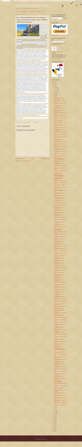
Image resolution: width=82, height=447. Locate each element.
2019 (54, 420)
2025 (54, 83)
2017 (54, 423)
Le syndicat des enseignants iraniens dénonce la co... (59, 111)
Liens (39, 11)
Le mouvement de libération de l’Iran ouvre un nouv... (59, 106)
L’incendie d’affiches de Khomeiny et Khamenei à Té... (59, 270)
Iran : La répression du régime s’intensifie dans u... (58, 201)
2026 (54, 81)
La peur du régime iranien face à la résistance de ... (59, 292)
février (55, 412)
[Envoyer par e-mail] (33, 122)
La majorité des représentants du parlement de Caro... (58, 98)
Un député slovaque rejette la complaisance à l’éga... (58, 381)
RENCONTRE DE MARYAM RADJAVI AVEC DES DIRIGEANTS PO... (59, 159)
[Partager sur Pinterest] (37, 122)
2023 (54, 86)
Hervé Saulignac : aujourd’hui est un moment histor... (59, 164)
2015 (54, 426)
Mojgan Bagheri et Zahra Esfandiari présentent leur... (59, 287)
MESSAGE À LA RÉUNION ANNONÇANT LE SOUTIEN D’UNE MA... (59, 190)
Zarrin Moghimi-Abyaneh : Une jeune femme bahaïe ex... (59, 275)
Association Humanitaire (32, 5)
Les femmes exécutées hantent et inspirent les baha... (58, 198)
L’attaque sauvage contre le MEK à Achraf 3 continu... (59, 139)
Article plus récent (19, 158)
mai (54, 407)
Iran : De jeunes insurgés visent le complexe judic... (58, 222)
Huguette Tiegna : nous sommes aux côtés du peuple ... (59, 161)
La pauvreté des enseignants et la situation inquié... (58, 237)
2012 (54, 431)
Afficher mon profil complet (56, 58)
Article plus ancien (45, 158)
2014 (54, 428)
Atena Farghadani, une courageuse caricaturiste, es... (59, 332)
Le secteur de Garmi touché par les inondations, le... (59, 347)
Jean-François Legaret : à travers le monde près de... (59, 149)
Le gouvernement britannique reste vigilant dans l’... (59, 261)
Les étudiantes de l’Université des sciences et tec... (58, 339)
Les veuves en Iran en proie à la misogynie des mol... (58, 173)
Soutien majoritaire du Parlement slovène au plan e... (58, 352)
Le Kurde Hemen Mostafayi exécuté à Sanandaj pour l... (59, 130)
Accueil (17, 11)
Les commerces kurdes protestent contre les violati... (58, 285)
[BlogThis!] (34, 122)
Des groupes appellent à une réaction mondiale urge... (59, 359)
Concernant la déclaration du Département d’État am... (58, 178)
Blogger (45, 439)
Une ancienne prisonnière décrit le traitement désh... (58, 362)
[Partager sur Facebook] (36, 122)
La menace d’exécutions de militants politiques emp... (59, 297)
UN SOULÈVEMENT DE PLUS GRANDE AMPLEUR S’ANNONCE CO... (59, 349)
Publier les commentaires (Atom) (25, 160)
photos (42, 11)
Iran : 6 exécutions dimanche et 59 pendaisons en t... (59, 280)
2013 (54, 429)
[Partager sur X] (35, 122)
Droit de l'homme (24, 11)
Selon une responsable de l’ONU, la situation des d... (59, 185)
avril (54, 409)
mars (54, 410)
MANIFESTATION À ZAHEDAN (58, 308)
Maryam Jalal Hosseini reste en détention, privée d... (58, 304)
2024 (54, 84)
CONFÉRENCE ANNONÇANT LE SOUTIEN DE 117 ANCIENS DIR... (59, 176)
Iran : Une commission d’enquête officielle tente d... (58, 215)
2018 (54, 422)
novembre (55, 89)
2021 (54, 417)
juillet (55, 95)
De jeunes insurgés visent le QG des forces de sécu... (59, 367)
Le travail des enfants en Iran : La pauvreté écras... (58, 278)
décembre (55, 87)
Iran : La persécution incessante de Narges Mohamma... (59, 327)
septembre (55, 92)
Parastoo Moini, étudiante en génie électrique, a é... (59, 244)
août (54, 93)
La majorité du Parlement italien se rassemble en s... (59, 258)
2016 (54, 425)
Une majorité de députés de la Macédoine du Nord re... (58, 229)
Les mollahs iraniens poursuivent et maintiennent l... (59, 253)
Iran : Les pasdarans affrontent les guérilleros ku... (58, 263)
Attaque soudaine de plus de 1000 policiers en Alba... (58, 208)
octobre (55, 90)
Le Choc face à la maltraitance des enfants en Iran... (59, 213)
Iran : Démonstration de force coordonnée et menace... (58, 120)
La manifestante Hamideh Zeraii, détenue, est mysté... (58, 388)
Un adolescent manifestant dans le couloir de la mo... (59, 376)
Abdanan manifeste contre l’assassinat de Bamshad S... (59, 400)
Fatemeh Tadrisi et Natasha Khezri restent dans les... (59, 241)
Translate (55, 19)
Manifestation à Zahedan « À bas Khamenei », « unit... (58, 315)
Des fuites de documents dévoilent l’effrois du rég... (59, 310)
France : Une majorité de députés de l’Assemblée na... (59, 203)
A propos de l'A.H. (32, 11)
